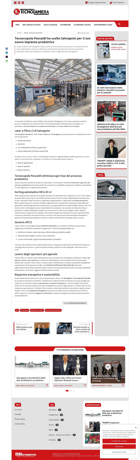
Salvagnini (68, 278)
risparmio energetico (38, 290)
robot (54, 425)
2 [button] (71, 390)
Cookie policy (20, 424)
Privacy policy (20, 419)
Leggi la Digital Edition (97, 2)
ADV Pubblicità (119, 2)
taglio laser (56, 415)
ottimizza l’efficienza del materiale (60, 265)
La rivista (18, 410)
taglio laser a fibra (37, 310)
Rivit (53, 430)
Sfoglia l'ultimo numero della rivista (118, 48)
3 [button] (73, 390)
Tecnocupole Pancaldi (81, 278)
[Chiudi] (136, 427)
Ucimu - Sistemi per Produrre (62, 435)
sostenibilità (56, 420)
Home (19, 33)
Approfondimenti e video (102, 386)
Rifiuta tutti (119, 446)
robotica (55, 440)
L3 (17, 310)
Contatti (18, 414)
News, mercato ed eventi (33, 33)
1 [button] (67, 390)
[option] (32, 371)
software (55, 410)
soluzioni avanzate (48, 226)
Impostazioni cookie (119, 452)
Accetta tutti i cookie (119, 441)
